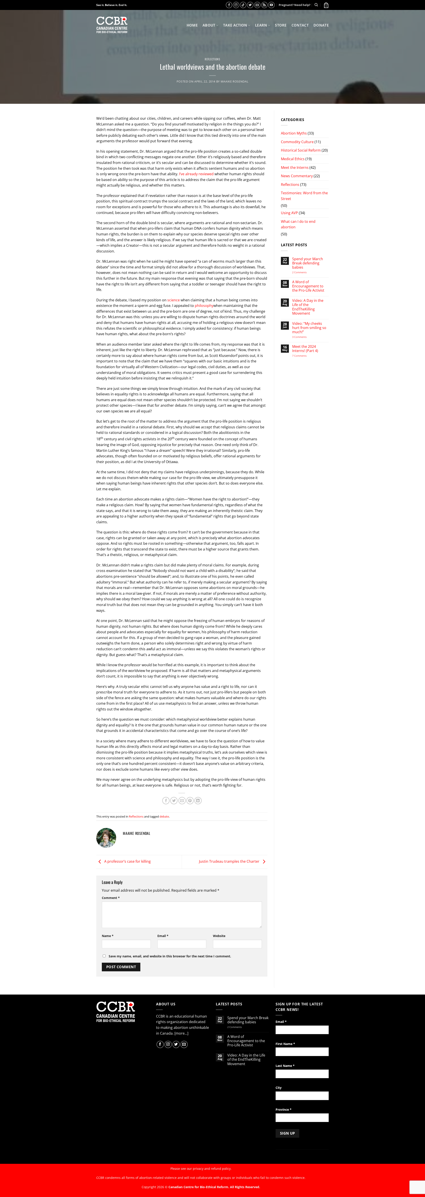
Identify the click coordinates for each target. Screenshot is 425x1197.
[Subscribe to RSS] (264, 5)
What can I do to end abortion (298, 224)
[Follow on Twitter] (250, 5)
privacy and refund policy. (212, 1168)
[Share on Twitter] (174, 800)
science (173, 300)
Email (162, 936)
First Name (285, 1044)
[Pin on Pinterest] (190, 800)
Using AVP (289, 212)
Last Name (285, 1066)
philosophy (204, 305)
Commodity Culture (297, 141)
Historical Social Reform (301, 150)
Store (281, 25)
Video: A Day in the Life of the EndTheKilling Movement (307, 307)
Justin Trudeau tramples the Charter (229, 861)
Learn (261, 25)
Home (192, 25)
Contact (300, 25)
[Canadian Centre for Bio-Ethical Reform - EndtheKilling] (112, 25)
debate (164, 816)
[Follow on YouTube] (271, 5)
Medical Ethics (293, 158)
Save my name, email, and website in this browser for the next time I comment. (170, 956)
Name (108, 936)
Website (219, 936)
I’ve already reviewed (196, 173)
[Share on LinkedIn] (198, 800)
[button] (326, 5)
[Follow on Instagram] (236, 5)
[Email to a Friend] (182, 800)
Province (284, 1109)
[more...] (181, 1033)
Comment (111, 898)
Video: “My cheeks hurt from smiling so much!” (309, 327)
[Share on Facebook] (166, 800)
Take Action (235, 25)
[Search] (316, 5)
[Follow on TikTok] (243, 5)
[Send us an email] (257, 5)
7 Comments (303, 355)
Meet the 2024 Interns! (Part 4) (305, 348)
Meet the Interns (295, 167)
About (209, 25)
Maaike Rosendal (235, 81)
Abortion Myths (294, 133)
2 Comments (305, 272)
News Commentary (297, 175)
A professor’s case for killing (127, 861)
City (279, 1087)
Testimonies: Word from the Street (304, 196)
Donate (321, 25)
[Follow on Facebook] (229, 5)
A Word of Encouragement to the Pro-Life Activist (308, 286)
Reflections (212, 59)
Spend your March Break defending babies (307, 263)
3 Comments (303, 336)
